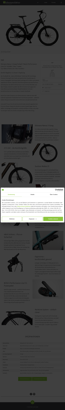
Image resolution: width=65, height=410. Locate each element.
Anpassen (31, 218)
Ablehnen (12, 218)
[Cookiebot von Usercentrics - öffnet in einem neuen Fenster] (56, 190)
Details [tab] (32, 194)
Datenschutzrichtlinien (24, 206)
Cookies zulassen (53, 218)
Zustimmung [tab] (11, 194)
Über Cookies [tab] (54, 194)
